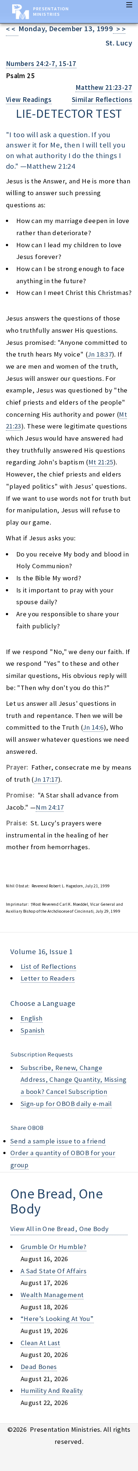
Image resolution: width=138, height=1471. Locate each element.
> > (119, 29)
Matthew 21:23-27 (103, 87)
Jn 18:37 (100, 354)
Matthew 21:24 (50, 166)
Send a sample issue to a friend (58, 1141)
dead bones (39, 1366)
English (32, 1018)
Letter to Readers (48, 978)
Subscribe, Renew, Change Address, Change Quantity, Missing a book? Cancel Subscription (73, 1079)
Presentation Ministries (51, 11)
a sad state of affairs (53, 1271)
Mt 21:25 (100, 462)
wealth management (52, 1295)
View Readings (29, 99)
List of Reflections (48, 966)
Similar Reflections (102, 99)
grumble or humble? (53, 1246)
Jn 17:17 (46, 779)
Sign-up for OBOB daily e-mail (66, 1103)
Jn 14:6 (93, 727)
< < (12, 29)
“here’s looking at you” (57, 1318)
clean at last (40, 1343)
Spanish (33, 1030)
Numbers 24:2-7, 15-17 (41, 63)
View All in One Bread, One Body (59, 1228)
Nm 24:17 (50, 807)
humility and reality (52, 1390)
